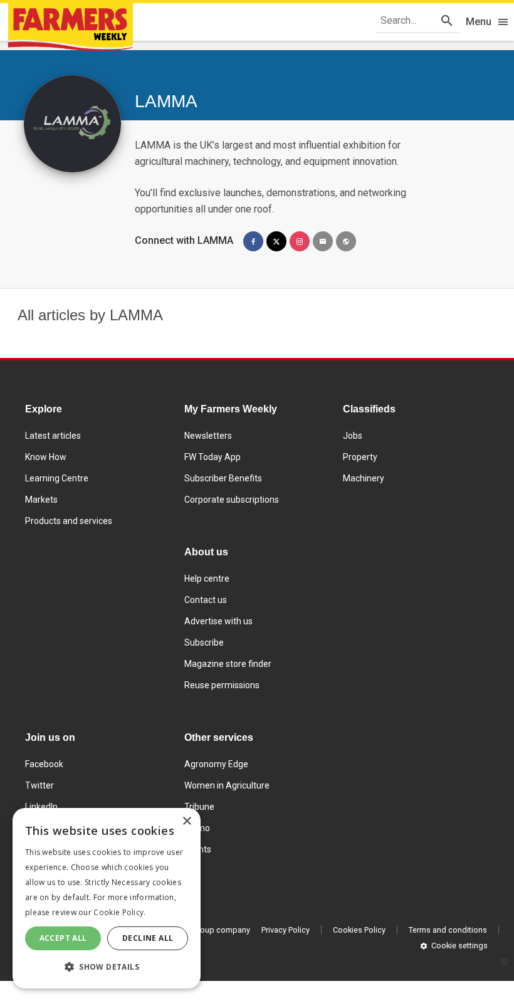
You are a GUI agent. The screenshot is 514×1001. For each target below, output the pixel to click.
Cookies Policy (359, 930)
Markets (41, 500)
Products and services (68, 521)
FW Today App (212, 457)
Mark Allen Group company (201, 930)
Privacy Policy (285, 930)
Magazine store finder (227, 664)
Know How (45, 457)
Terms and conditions (448, 930)
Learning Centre (56, 478)
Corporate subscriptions (231, 500)
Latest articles (53, 436)
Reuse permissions (222, 685)
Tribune (199, 807)
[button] (106, 967)
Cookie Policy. (119, 912)
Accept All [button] (63, 938)
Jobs (352, 436)
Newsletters (208, 436)
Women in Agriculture (227, 785)
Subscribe (204, 642)
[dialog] (107, 898)
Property (360, 457)
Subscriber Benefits (223, 478)
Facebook (44, 764)
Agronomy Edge (216, 764)
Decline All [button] (147, 938)
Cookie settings (459, 945)
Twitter (39, 785)
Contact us (205, 600)
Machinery (363, 478)
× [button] (186, 821)
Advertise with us (218, 621)
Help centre (206, 579)
